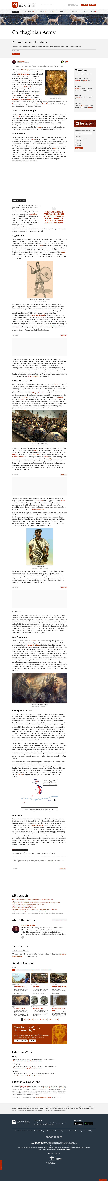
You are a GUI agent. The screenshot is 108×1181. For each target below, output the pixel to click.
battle (55, 148)
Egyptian (53, 326)
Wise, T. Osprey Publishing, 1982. (30, 911)
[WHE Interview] (22, 937)
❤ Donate (16, 54)
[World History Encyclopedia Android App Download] (88, 1124)
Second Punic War (42, 104)
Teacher (79, 140)
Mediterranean (23, 74)
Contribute (61, 11)
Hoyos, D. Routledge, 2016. (22, 906)
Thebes (40, 246)
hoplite (60, 397)
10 (46, 1019)
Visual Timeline (87, 74)
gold (49, 459)
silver (46, 457)
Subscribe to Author (38, 66)
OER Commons (59, 1108)
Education (41, 11)
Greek (38, 127)
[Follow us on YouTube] (61, 1138)
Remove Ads (63, 335)
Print (56, 66)
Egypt (38, 645)
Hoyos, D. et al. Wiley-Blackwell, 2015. (28, 904)
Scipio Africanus (37, 825)
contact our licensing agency (43, 1097)
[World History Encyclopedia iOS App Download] (78, 1124)
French (15, 950)
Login (93, 11)
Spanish (26, 950)
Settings (90, 1131)
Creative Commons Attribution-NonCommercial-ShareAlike (48, 1087)
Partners (76, 1131)
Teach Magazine (84, 1108)
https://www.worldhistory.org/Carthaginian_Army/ (27, 1060)
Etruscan (77, 88)
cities (63, 252)
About (84, 11)
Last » (56, 1019)
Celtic (36, 450)
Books (38, 853)
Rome (14, 104)
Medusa (36, 454)
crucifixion (33, 214)
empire (32, 72)
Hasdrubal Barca (18, 457)
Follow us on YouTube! (20, 200)
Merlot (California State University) (44, 1108)
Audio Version (49, 66)
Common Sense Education (87, 1107)
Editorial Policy (50, 1131)
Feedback (37, 1131)
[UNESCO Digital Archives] (54, 1160)
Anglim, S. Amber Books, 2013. (32, 899)
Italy (26, 95)
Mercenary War (33, 376)
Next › (50, 1019)
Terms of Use (68, 1131)
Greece (32, 315)
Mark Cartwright (22, 61)
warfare (33, 641)
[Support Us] (1, 1165)
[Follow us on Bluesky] (52, 1138)
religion (15, 454)
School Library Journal (71, 1108)
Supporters (83, 1131)
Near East (39, 501)
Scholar (79, 145)
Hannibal (30, 99)
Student (79, 142)
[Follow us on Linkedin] (55, 1138)
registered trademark (65, 1149)
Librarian (79, 143)
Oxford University (50, 1107)
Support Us (73, 11)
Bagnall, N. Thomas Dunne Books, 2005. (25, 901)
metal (21, 399)
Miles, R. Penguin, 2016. (24, 907)
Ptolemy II (30, 645)
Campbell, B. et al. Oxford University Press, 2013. (36, 902)
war (33, 139)
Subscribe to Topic (26, 66)
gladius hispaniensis (38, 509)
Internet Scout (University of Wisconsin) (23, 1108)
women (20, 328)
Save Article (15, 66)
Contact (22, 1131)
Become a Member (21, 1040)
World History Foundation (41, 1142)
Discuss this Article (21, 850)
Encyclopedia (29, 11)
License (53, 853)
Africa (37, 93)
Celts (63, 501)
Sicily (14, 95)
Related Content (30, 853)
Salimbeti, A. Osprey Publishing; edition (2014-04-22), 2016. (35, 909)
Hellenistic (28, 87)
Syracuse (82, 105)
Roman (20, 774)
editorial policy (50, 861)
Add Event (78, 74)
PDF (61, 66)
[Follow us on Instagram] (58, 1138)
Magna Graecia (37, 393)
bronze (24, 397)
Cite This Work (46, 853)
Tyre (18, 116)
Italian (20, 950)
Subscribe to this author (59, 920)
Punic (56, 384)
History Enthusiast (82, 138)
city (40, 70)
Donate (32, 1040)
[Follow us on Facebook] (47, 1138)
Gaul (43, 315)
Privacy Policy (59, 1131)
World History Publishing (37, 1143)
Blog (42, 1131)
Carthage (25, 70)
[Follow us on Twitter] (49, 1138)
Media (51, 11)
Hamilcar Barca (18, 99)
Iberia (38, 315)
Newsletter (30, 1131)
